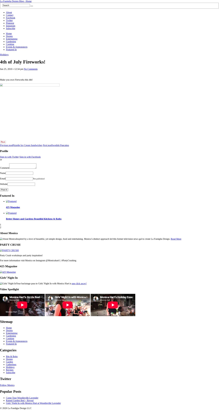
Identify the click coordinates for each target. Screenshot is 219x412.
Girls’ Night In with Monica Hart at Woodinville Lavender (33, 403)
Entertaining (11, 39)
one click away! (79, 283)
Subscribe (10, 28)
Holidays (4, 54)
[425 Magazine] (8, 272)
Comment (4, 168)
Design (9, 36)
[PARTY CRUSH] (9, 250)
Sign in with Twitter (9, 157)
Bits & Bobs (12, 356)
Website (3, 184)
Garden (9, 362)
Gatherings (11, 364)
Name (3, 173)
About (9, 12)
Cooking (10, 44)
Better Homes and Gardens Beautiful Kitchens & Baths (34, 219)
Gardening (11, 41)
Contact (9, 15)
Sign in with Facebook (30, 157)
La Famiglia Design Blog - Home (16, 1)
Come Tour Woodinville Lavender (22, 398)
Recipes (9, 370)
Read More (176, 239)
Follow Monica (7, 385)
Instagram (10, 26)
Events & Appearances (16, 47)
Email (3, 178)
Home (9, 33)
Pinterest (10, 23)
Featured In (11, 49)
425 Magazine (13, 207)
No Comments (31, 69)
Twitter (9, 20)
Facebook (10, 17)
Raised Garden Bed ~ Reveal (20, 400)
